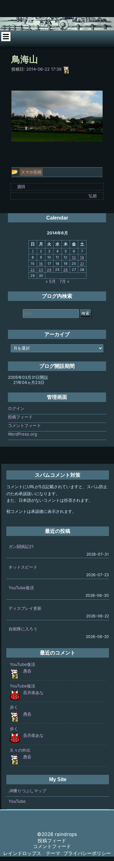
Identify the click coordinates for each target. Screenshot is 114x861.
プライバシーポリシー (87, 853)
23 (41, 269)
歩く (14, 707)
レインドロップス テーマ (31, 853)
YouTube (17, 801)
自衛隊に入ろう (23, 628)
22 (32, 269)
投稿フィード (20, 416)
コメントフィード (24, 425)
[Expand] (5, 36)
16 (41, 263)
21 (82, 263)
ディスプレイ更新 (25, 608)
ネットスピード (23, 567)
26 (65, 269)
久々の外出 (20, 750)
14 (82, 257)
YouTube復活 (21, 587)
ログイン (16, 408)
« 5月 (51, 281)
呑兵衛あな (33, 692)
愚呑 (27, 670)
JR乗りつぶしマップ (27, 790)
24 (49, 269)
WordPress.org (22, 434)
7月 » (64, 281)
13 (74, 257)
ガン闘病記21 (21, 546)
